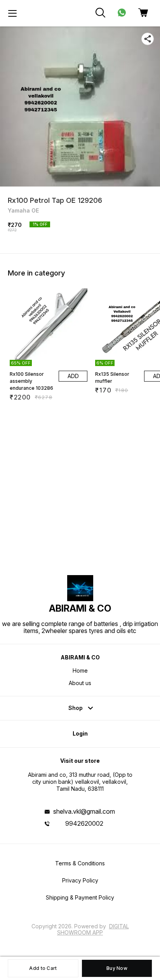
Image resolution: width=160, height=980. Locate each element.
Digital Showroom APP (93, 929)
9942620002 (84, 823)
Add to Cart (43, 968)
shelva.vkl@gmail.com (84, 811)
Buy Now (116, 968)
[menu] (12, 13)
